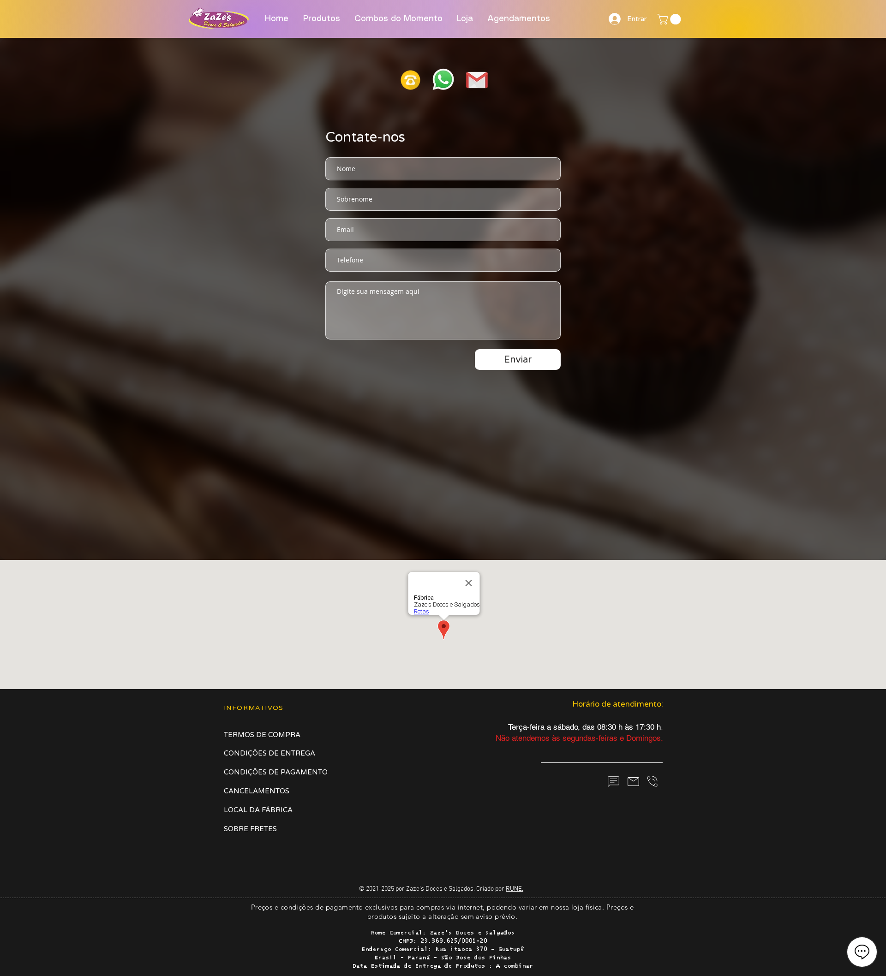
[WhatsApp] (613, 782)
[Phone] (652, 781)
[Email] (633, 781)
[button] (670, 19)
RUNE (514, 889)
